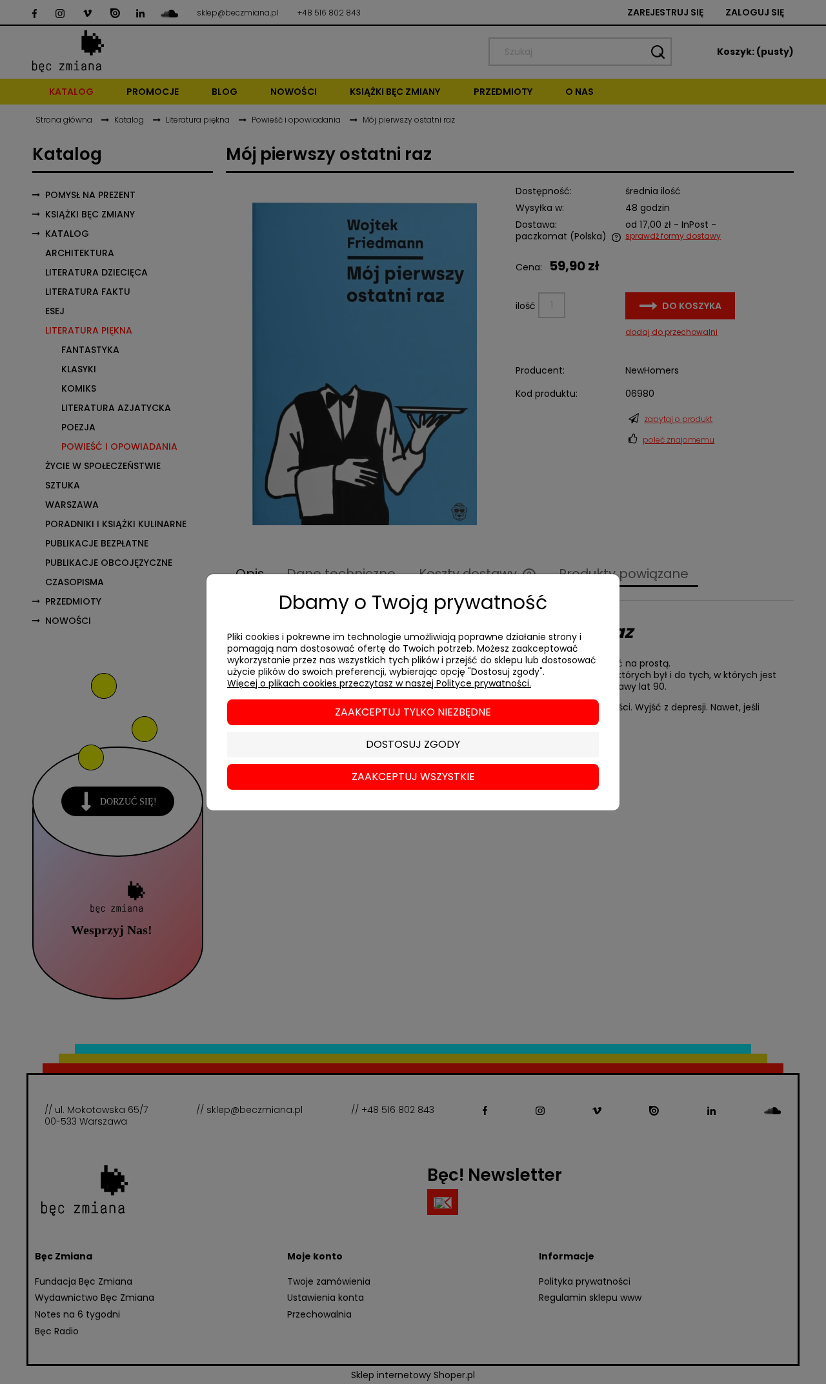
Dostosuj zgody (413, 744)
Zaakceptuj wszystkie (413, 776)
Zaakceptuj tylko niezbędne (413, 712)
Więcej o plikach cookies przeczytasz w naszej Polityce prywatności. (379, 683)
